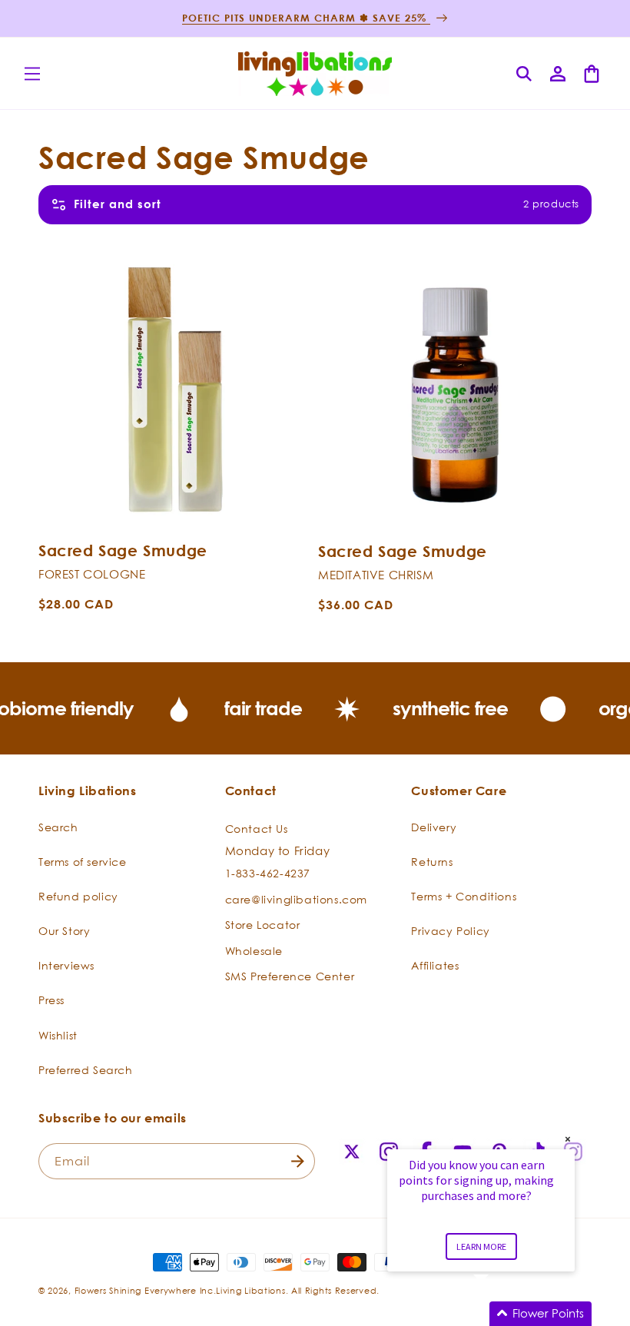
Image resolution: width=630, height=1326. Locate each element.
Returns (432, 861)
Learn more (481, 1246)
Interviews (66, 965)
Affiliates (435, 965)
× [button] (568, 1139)
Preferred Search (85, 1069)
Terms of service (82, 861)
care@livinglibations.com (296, 899)
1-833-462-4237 (267, 873)
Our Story (64, 930)
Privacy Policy (450, 930)
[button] (32, 74)
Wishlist (58, 1035)
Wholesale (254, 950)
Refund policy (78, 896)
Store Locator (262, 924)
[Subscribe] (297, 1161)
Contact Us (256, 828)
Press (51, 999)
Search (58, 827)
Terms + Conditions (463, 896)
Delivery (433, 827)
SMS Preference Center (290, 976)
